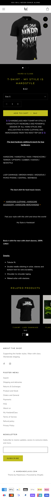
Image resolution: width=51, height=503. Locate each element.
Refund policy (8, 421)
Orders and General (11, 395)
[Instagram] (10, 363)
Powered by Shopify (35, 475)
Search (6, 378)
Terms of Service (10, 417)
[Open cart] (47, 9)
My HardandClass (10, 412)
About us (7, 408)
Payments (7, 399)
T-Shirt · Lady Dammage (25, 327)
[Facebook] (4, 363)
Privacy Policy (8, 425)
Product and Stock (10, 391)
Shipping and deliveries (12, 382)
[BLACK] (24, 335)
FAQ (5, 404)
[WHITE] (27, 335)
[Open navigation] (3, 9)
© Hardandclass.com (25, 471)
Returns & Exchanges (12, 386)
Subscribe (13, 458)
